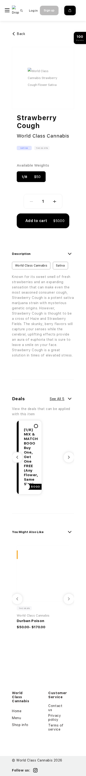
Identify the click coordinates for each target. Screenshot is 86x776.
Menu (16, 718)
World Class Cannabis (43, 136)
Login (33, 10)
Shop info (20, 725)
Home (17, 711)
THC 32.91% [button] (42, 148)
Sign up (49, 10)
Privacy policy (54, 718)
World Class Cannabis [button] (31, 265)
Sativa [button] (24, 148)
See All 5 (57, 399)
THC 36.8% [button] (24, 608)
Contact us (55, 708)
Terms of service (55, 727)
